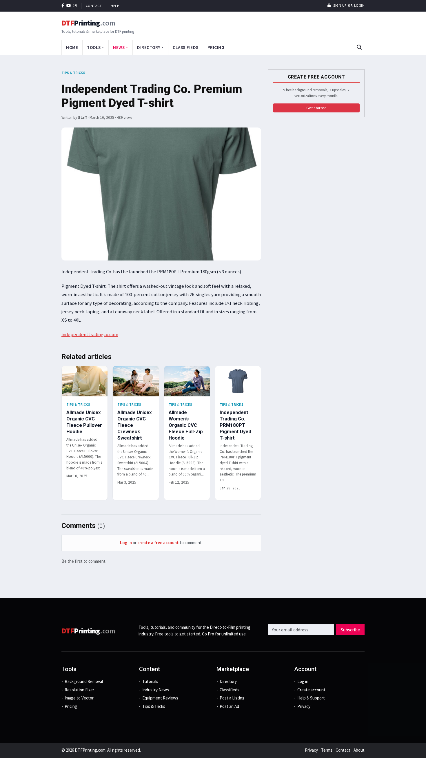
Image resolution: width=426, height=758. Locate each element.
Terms (326, 750)
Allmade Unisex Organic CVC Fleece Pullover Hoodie (84, 421)
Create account (311, 690)
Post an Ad (229, 706)
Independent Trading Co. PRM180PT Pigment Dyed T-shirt (235, 424)
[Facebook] (62, 5)
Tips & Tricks (73, 72)
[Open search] (359, 47)
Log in (126, 542)
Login (359, 5)
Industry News (155, 690)
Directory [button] (149, 47)
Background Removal (84, 681)
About (359, 750)
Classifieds (186, 47)
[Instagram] (75, 5)
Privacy (303, 706)
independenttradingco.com (89, 334)
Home (72, 47)
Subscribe (350, 630)
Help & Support (311, 698)
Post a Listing (232, 698)
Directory (228, 681)
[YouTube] (68, 5)
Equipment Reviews (160, 698)
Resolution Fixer (79, 690)
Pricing (216, 47)
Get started (316, 107)
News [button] (119, 47)
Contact (94, 5)
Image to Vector (79, 698)
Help (115, 5)
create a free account (158, 542)
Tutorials (150, 681)
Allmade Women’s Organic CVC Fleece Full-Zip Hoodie (186, 424)
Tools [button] (94, 47)
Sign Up (339, 5)
